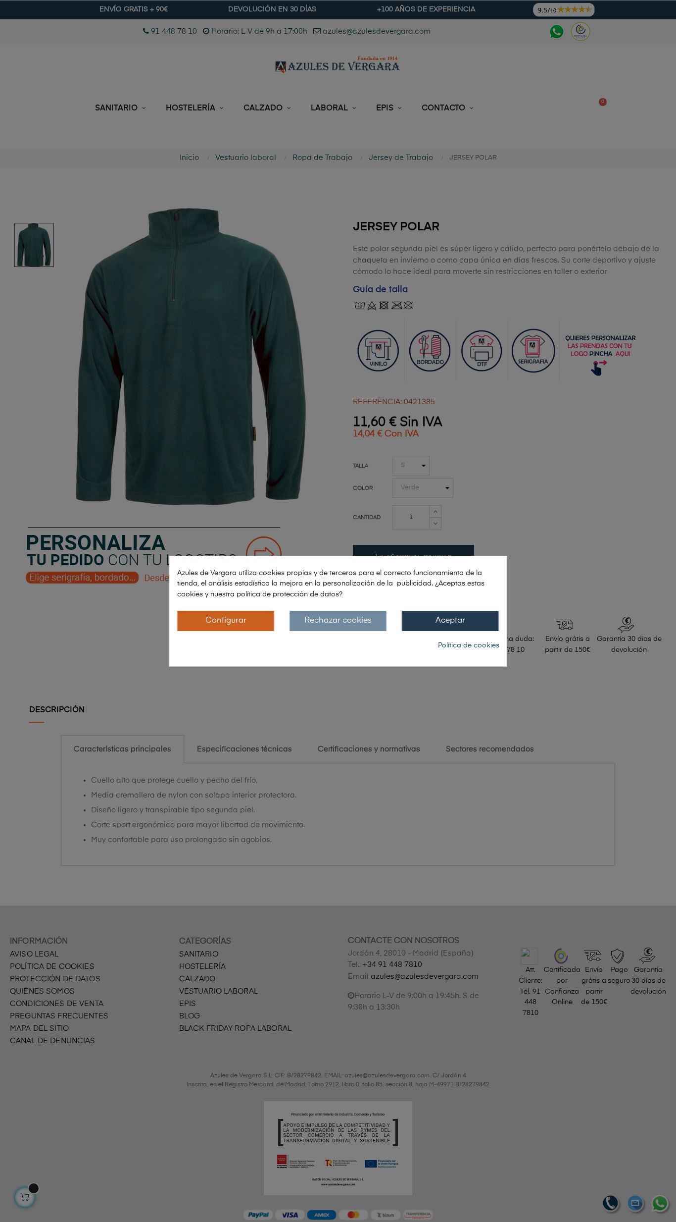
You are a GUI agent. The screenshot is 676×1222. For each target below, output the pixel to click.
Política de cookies (468, 645)
